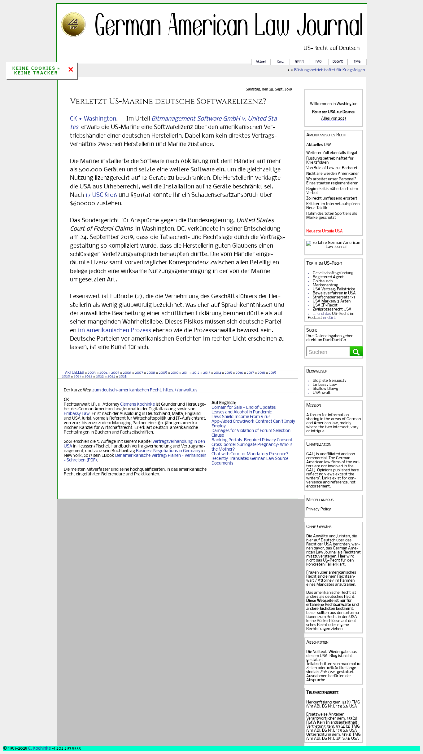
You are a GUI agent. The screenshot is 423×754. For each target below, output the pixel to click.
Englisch (227, 403)
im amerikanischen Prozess (114, 331)
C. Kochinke (39, 748)
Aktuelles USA (319, 145)
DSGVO (338, 62)
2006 (127, 373)
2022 (88, 376)
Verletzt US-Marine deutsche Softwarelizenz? (168, 101)
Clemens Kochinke (137, 404)
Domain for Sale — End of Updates (244, 407)
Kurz (280, 62)
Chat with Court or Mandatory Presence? (250, 454)
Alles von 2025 (333, 119)
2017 (250, 373)
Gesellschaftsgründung (333, 273)
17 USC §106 (101, 195)
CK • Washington (93, 119)
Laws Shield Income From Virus (241, 417)
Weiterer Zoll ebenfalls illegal (331, 153)
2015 (228, 373)
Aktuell (261, 62)
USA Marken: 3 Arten (332, 301)
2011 (185, 373)
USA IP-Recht (325, 305)
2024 (111, 376)
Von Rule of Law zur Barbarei (331, 168)
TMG (357, 62)
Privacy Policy (318, 509)
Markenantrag (325, 285)
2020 (65, 376)
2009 (163, 373)
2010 (174, 373)
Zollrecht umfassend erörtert (331, 198)
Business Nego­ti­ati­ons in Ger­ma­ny (168, 451)
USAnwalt (321, 393)
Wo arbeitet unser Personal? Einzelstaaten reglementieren (332, 181)
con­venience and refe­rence (331, 480)
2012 (195, 373)
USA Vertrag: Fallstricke (334, 289)
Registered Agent (328, 277)
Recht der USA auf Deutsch (333, 112)
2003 (92, 373)
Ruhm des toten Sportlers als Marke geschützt (331, 216)
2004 (103, 373)
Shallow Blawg (325, 389)
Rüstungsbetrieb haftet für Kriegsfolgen (325, 70)
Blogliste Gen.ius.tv (330, 381)
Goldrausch (323, 281)
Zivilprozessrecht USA (332, 309)
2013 (206, 373)
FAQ (318, 62)
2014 (217, 373)
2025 (123, 376)
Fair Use (327, 672)
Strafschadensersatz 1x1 (334, 297)
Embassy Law (76, 414)
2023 (100, 376)
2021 (77, 376)
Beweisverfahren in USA (334, 293)
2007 (139, 373)
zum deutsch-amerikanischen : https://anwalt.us (144, 390)
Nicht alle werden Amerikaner (332, 174)
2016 (239, 373)
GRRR (299, 62)
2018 (261, 373)
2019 (272, 373)
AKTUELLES (74, 373)
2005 (115, 373)
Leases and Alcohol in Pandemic (242, 412)
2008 (151, 373)
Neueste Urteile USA (324, 231)
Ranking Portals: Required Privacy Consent (252, 440)
